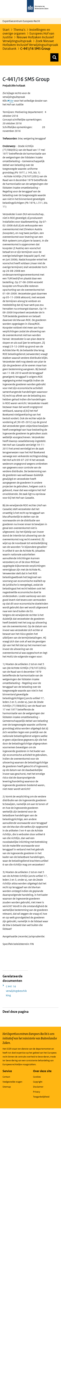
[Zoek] (54, 57)
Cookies (37, 1076)
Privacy (36, 1091)
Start (6, 30)
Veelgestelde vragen (12, 1081)
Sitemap (7, 1086)
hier (11, 100)
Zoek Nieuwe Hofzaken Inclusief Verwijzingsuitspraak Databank (30, 45)
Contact (6, 1076)
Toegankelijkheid (41, 1096)
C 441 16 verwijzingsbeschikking (16, 991)
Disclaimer (38, 1086)
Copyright (37, 1081)
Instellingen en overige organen (26, 31)
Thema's (19, 30)
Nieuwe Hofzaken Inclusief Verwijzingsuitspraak (28, 39)
